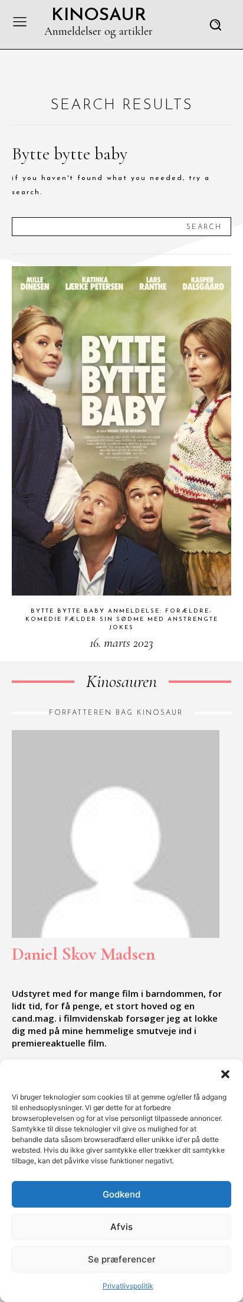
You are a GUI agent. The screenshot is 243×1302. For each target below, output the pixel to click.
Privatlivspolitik (128, 1285)
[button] (225, 1074)
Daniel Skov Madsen (83, 954)
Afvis (121, 1226)
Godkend (121, 1194)
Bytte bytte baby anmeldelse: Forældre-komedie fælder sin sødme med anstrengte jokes (121, 619)
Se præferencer (122, 1259)
